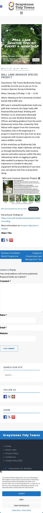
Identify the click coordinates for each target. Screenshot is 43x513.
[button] (40, 473)
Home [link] (8, 446)
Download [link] (33, 209)
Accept (21, 494)
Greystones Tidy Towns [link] (21, 435)
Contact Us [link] (11, 457)
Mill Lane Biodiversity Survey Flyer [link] (14, 209)
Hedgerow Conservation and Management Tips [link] (33, 256)
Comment (5, 281)
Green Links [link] (11, 450)
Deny (21, 500)
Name (3, 315)
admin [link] (17, 68)
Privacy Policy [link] (26, 510)
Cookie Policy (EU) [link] (14, 460)
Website (4, 333)
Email (3, 327)
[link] (1, 6)
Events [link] (25, 68)
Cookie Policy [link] (16, 510)
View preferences (21, 506)
